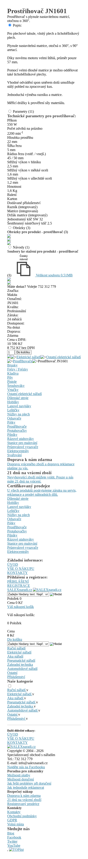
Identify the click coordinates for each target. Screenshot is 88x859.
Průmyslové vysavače (22, 447)
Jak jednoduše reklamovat (25, 787)
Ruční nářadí (16, 648)
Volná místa (15, 824)
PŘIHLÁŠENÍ (18, 581)
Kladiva (13, 373)
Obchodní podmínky (22, 816)
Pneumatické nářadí (21, 660)
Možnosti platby (18, 775)
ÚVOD (12, 564)
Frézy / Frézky (17, 369)
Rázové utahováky (20, 439)
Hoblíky (13, 402)
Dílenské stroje (17, 398)
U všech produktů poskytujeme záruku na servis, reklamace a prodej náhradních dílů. (41, 492)
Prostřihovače (22, 361)
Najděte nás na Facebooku (26, 767)
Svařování (14, 455)
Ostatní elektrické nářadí (63, 357)
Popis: (17, 25)
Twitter (12, 841)
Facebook (14, 837)
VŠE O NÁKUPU (20, 569)
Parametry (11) (23, 111)
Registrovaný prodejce (23, 804)
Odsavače (14, 418)
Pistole (12, 381)
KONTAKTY (17, 573)
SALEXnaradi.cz (19, 590)
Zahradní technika (20, 664)
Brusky (12, 365)
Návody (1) (21, 247)
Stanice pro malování (22, 443)
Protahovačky (17, 430)
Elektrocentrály (18, 451)
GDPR (12, 820)
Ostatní (12, 673)
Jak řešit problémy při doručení (29, 783)
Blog (10, 833)
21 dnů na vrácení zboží (24, 800)
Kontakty (14, 812)
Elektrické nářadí (28, 357)
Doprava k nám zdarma (24, 796)
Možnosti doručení (20, 779)
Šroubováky (16, 386)
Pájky (11, 422)
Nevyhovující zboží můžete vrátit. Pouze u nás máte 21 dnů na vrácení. (40, 479)
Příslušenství (16, 677)
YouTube (13, 845)
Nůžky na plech (18, 414)
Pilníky (12, 435)
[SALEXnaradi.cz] (21, 747)
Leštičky (13, 410)
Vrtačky (13, 390)
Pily (10, 377)
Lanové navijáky (19, 406)
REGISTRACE (18, 586)
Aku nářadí (15, 656)
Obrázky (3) (21, 228)
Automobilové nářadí (22, 669)
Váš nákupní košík (20, 607)
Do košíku (14, 639)
